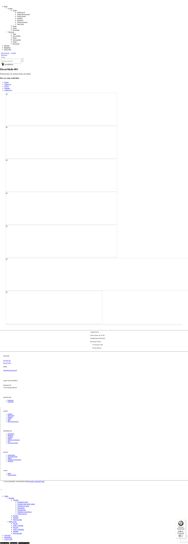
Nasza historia (12, 475)
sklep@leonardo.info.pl (10, 370)
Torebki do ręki (21, 12)
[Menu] (184, 521)
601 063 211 (7, 360)
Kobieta (10, 8)
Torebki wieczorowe (22, 22)
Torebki (15, 10)
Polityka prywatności (14, 440)
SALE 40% (7, 49)
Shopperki (19, 18)
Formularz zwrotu (13, 443)
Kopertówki (20, 20)
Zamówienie (14, 543)
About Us (7, 84)
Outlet (9, 418)
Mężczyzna (11, 32)
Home (6, 82)
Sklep (6, 6)
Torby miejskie (16, 36)
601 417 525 (7, 363)
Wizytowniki (16, 30)
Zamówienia (11, 455)
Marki (9, 473)
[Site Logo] (9, 55)
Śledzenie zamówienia (14, 460)
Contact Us (8, 90)
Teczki (14, 34)
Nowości (6, 45)
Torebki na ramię (21, 16)
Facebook (10, 402)
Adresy (10, 458)
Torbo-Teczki (20, 24)
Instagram (10, 400)
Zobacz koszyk (4, 543)
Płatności (10, 435)
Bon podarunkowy (13, 421)
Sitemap (7, 88)
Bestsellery (7, 47)
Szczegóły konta (12, 456)
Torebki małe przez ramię (23, 14)
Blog (9, 420)
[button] (3, 57)
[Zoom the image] (94, 109)
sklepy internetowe (36, 481)
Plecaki (14, 26)
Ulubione (10, 461)
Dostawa (10, 437)
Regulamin (11, 434)
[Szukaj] (22, 60)
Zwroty (10, 438)
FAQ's (6, 86)
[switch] (181, 535)
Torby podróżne (17, 40)
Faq (9, 441)
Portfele (15, 28)
